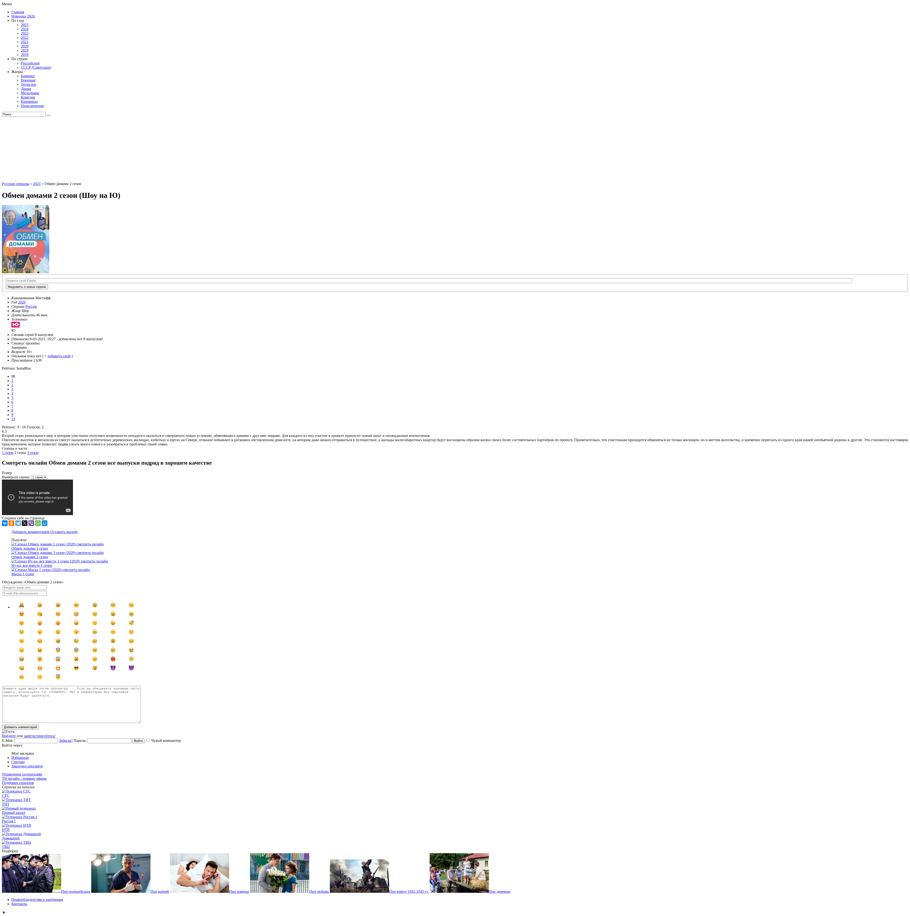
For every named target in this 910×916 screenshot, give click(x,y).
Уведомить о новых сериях (27, 287)
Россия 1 (9, 821)
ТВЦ (6, 847)
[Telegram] (18, 523)
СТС (5, 796)
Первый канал (13, 813)
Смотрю (18, 762)
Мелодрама (30, 93)
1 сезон (8, 453)
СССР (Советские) (36, 67)
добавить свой (59, 356)
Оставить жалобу (64, 532)
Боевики (28, 76)
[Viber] (31, 523)
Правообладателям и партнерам (37, 900)
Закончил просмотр (27, 766)
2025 (24, 25)
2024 (24, 29)
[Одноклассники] (11, 523)
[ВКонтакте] (5, 523)
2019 (24, 50)
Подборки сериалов (18, 783)
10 (13, 419)
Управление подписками (22, 774)
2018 (24, 55)
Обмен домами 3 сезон (29, 557)
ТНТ (5, 804)
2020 (24, 46)
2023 (24, 33)
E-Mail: (7, 741)
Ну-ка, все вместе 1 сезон (31, 565)
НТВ (6, 830)
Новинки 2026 (23, 16)
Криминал (29, 102)
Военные (28, 80)
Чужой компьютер (166, 741)
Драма (26, 89)
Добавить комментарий (30, 532)
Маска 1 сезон (22, 574)
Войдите (9, 736)
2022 (24, 38)
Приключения (32, 106)
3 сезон (33, 453)
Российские (30, 63)
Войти (138, 741)
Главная (17, 12)
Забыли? (66, 741)
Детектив (28, 84)
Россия (30, 306)
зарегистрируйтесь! (39, 736)
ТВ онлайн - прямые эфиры (24, 778)
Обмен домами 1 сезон (29, 548)
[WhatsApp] (38, 523)
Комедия (28, 97)
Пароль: (80, 741)
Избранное (20, 758)
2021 (24, 42)
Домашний (11, 838)
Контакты (19, 904)
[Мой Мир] (44, 523)
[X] (24, 523)
